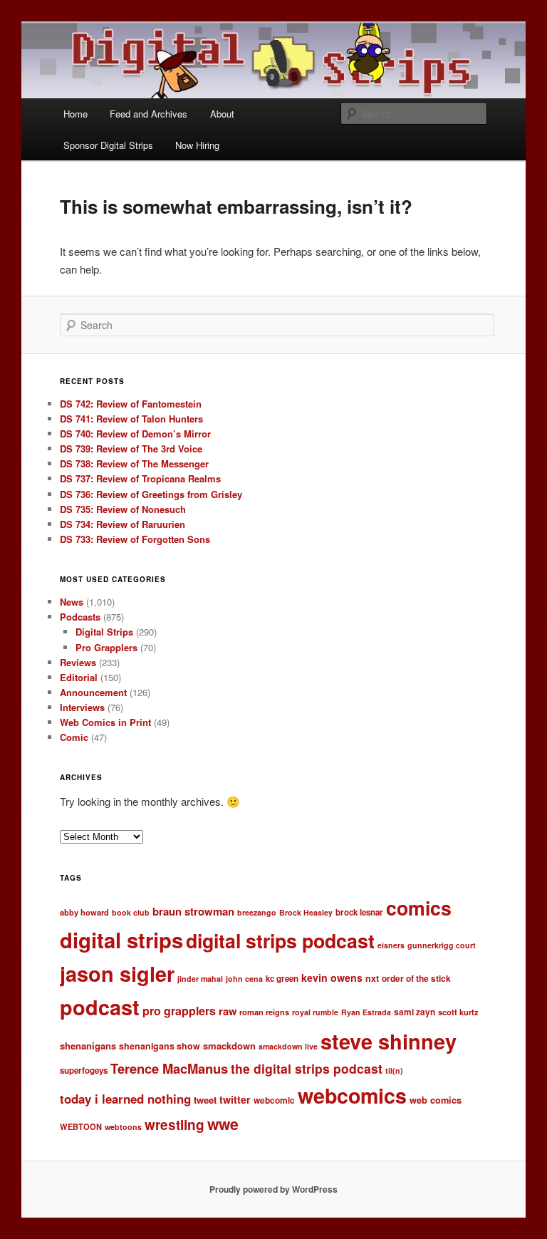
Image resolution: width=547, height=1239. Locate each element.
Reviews (78, 662)
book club (131, 912)
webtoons (123, 1126)
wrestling (174, 1124)
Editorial (79, 677)
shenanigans (88, 1045)
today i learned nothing (125, 1098)
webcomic (274, 1100)
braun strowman (193, 911)
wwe (223, 1124)
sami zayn (414, 1012)
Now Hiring (197, 145)
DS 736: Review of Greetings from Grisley (151, 494)
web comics (436, 1100)
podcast (100, 1007)
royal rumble (315, 1012)
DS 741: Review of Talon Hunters (131, 418)
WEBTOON (81, 1126)
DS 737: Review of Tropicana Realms (140, 478)
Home (75, 113)
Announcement (93, 692)
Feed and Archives (148, 113)
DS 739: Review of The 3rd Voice (131, 448)
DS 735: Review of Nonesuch (123, 509)
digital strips (121, 940)
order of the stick (416, 979)
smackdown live (288, 1046)
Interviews (82, 707)
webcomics (352, 1095)
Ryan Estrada (366, 1012)
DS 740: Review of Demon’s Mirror (135, 433)
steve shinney (389, 1041)
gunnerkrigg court (441, 945)
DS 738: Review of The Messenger (134, 463)
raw (227, 1011)
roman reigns (264, 1011)
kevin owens (332, 977)
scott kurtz (458, 1011)
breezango (256, 912)
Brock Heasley (306, 912)
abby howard (84, 912)
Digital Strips (104, 631)
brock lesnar (359, 912)
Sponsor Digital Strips (108, 145)
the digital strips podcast (306, 1068)
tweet (205, 1099)
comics (419, 907)
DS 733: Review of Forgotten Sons (135, 539)
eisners (391, 945)
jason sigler (117, 973)
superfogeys (84, 1070)
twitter (235, 1099)
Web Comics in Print (105, 722)
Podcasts (80, 616)
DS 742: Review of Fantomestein (131, 403)
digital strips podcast (280, 940)
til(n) (394, 1070)
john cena (244, 978)
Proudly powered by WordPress (273, 1189)
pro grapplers (179, 1010)
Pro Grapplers (106, 647)
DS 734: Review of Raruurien (122, 524)
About (222, 113)
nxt (372, 978)
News (71, 601)
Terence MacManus (169, 1068)
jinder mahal (200, 978)
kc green (282, 979)
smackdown (229, 1045)
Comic (74, 737)
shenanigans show (159, 1046)
